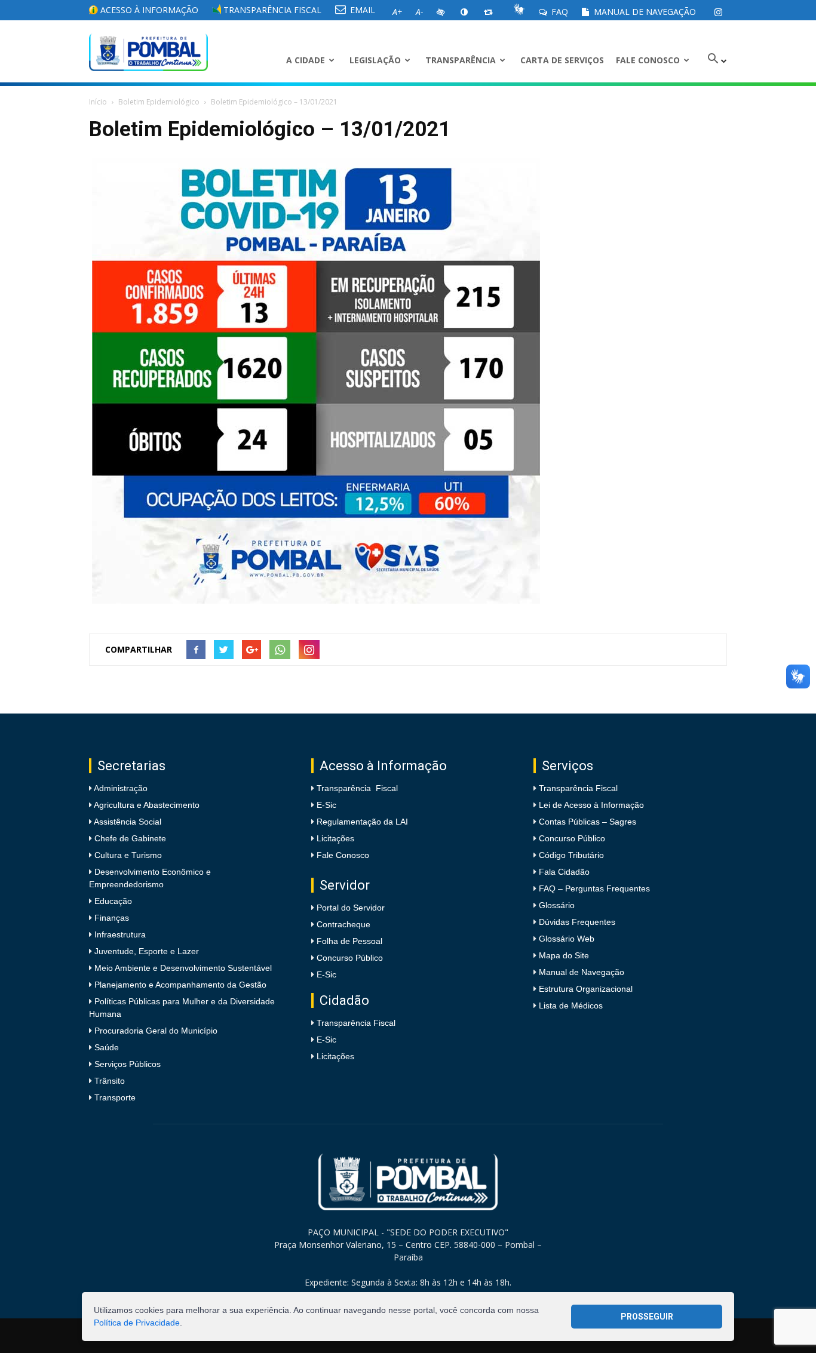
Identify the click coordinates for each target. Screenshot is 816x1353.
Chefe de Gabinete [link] (129, 838)
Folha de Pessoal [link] (349, 941)
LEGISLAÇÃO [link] (375, 60)
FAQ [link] (558, 11)
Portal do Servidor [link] (351, 907)
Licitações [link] (335, 838)
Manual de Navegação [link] (643, 11)
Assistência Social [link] (126, 821)
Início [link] (98, 102)
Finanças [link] (110, 917)
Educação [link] (112, 901)
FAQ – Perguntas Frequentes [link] (594, 888)
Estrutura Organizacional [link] (586, 989)
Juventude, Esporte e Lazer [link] (145, 951)
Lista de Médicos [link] (571, 1005)
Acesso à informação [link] (148, 10)
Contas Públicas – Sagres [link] (587, 821)
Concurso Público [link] (350, 958)
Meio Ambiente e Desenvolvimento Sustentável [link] (182, 968)
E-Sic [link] (326, 805)
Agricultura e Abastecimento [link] (146, 805)
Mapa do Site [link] (564, 955)
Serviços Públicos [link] (126, 1064)
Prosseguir (647, 1316)
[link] (718, 12)
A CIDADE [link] (305, 60)
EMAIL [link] (361, 10)
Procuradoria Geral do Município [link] (155, 1030)
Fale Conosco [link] (648, 60)
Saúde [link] (105, 1047)
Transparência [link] (460, 60)
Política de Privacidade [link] (137, 1322)
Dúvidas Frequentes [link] (577, 922)
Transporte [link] (114, 1097)
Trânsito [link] (108, 1081)
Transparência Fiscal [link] (271, 10)
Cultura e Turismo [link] (127, 855)
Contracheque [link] (343, 924)
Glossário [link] (557, 905)
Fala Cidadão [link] (564, 872)
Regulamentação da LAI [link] (362, 821)
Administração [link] (120, 788)
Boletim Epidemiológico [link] (159, 102)
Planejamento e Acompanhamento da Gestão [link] (179, 984)
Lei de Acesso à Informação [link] (591, 805)
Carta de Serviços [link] (562, 60)
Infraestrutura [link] (119, 934)
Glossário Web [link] (566, 938)
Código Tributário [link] (571, 855)
